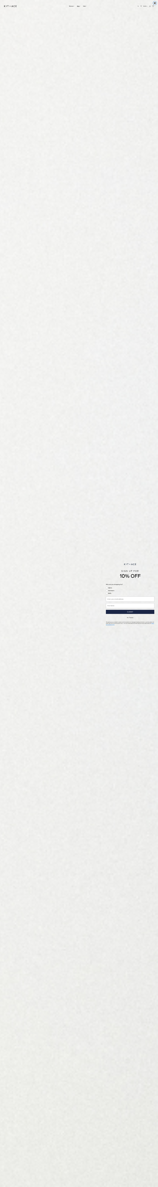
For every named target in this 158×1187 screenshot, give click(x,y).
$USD (145, 6)
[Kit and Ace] (11, 6)
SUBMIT (130, 612)
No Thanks (130, 617)
